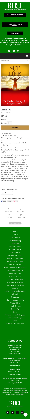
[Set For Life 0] (15, 85)
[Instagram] (18, 51)
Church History (15, 241)
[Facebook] (9, 51)
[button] (27, 56)
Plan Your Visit (15, 273)
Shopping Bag (21, 217)
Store (2, 112)
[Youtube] (14, 51)
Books (8, 112)
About (15, 235)
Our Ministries (15, 264)
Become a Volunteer (15, 261)
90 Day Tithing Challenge (15, 291)
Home (15, 232)
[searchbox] (14, 60)
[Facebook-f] (7, 412)
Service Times (15, 247)
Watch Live (15, 303)
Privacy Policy (15, 276)
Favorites (9, 217)
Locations (15, 244)
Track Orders (21, 211)
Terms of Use (15, 253)
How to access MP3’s (15, 300)
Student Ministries (15, 279)
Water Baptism (15, 250)
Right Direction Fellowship (15, 267)
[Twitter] (12, 412)
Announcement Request (15, 315)
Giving (15, 288)
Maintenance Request (15, 318)
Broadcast (15, 297)
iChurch (15, 294)
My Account (9, 211)
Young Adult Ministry (15, 285)
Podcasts (15, 309)
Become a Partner (15, 255)
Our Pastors (15, 238)
